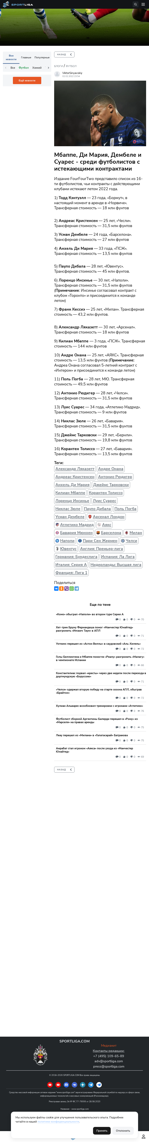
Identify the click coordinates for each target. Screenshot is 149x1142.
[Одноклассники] (61, 588)
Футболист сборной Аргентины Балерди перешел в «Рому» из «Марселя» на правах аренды (97, 720)
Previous (5, 67)
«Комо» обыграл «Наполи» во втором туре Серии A (90, 614)
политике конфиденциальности (58, 1121)
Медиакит (108, 1045)
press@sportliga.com (108, 1066)
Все (13, 68)
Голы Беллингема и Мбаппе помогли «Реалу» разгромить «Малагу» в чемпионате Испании (100, 658)
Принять (101, 1131)
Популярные (42, 57)
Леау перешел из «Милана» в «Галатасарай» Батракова (92, 735)
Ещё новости (27, 80)
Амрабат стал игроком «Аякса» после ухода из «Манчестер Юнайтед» (94, 750)
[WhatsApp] (71, 588)
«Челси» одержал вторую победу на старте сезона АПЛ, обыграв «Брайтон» (99, 691)
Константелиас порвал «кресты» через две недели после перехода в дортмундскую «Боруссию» (101, 674)
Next (48, 67)
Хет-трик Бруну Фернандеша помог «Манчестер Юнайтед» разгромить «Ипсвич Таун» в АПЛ (94, 629)
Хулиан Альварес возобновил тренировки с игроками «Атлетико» (99, 706)
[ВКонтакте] (56, 588)
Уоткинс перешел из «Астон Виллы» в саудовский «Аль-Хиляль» (98, 644)
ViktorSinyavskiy (72, 73)
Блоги (58, 66)
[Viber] (66, 588)
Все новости (11, 57)
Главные (26, 57)
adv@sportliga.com (108, 1061)
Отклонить (123, 1131)
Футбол (71, 66)
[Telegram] (76, 588)
